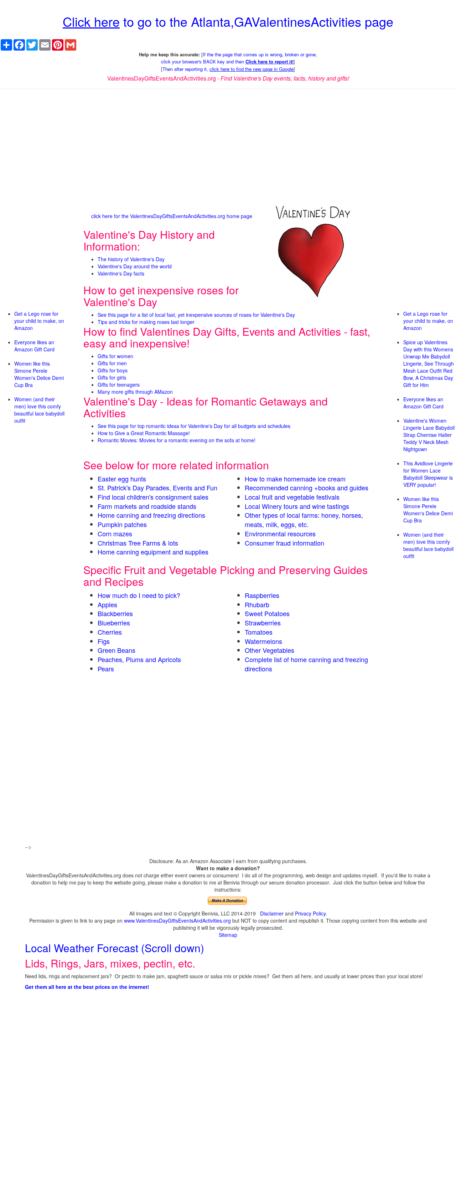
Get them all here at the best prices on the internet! (87, 986)
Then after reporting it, (228, 69)
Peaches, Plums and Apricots (139, 659)
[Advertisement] (228, 146)
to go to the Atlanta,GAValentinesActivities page (228, 21)
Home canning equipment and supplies (153, 551)
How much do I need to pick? (139, 595)
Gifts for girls (112, 377)
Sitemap (228, 934)
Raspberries (262, 595)
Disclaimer (272, 913)
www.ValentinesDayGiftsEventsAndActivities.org (177, 920)
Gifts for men (112, 363)
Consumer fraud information (284, 542)
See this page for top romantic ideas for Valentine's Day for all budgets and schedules (194, 425)
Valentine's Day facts (121, 273)
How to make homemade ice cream (295, 478)
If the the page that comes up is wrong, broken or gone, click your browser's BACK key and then (239, 58)
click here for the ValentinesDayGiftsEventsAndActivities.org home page (171, 216)
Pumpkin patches (122, 524)
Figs (104, 641)
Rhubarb (257, 604)
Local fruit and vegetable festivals (292, 496)
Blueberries (114, 622)
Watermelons (263, 641)
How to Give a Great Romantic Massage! (144, 433)
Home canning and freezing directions (151, 515)
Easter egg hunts (122, 478)
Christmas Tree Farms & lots (138, 542)
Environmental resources (280, 533)
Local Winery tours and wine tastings (297, 506)
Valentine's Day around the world (135, 266)
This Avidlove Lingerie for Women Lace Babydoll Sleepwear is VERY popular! (428, 474)
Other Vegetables (269, 650)
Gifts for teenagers (119, 384)
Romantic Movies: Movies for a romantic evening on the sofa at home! (176, 440)
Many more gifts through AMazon (135, 391)
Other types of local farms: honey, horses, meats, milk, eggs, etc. (304, 519)
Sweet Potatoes (267, 613)
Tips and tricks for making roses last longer (146, 321)
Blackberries (115, 613)
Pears (106, 668)
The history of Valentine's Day (131, 259)
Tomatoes (259, 631)
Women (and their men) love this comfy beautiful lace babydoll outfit (39, 410)
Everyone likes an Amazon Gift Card (34, 346)
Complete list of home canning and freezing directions (306, 664)
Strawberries (263, 622)
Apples (107, 604)
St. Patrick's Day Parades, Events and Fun (157, 487)
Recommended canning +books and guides (306, 487)
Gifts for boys (113, 370)
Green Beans (116, 650)
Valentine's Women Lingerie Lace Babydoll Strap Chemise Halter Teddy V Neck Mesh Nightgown (429, 435)
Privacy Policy (310, 913)
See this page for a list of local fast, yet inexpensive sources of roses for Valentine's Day (196, 314)
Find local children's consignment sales (153, 496)
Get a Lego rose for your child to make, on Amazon (39, 320)
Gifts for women (115, 356)
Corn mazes (115, 533)
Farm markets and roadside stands (147, 506)
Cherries (110, 631)
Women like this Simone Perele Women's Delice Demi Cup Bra (39, 374)
